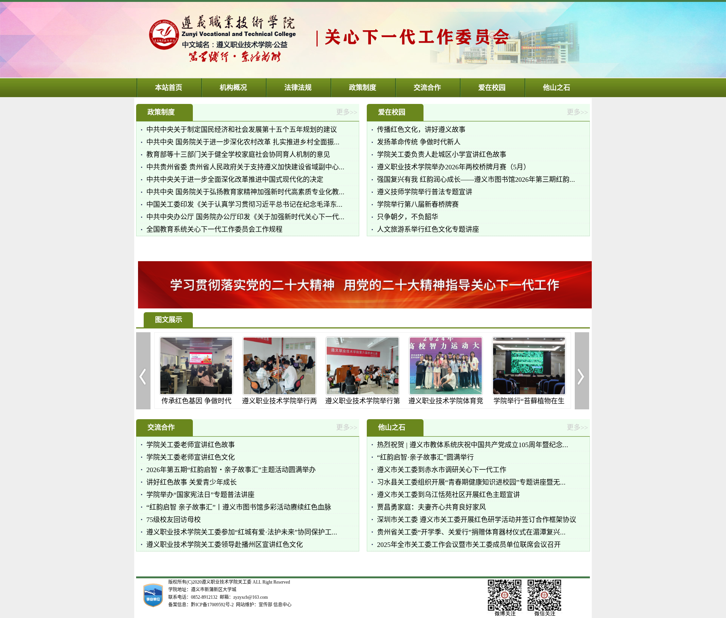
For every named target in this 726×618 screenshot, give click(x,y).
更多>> (346, 112)
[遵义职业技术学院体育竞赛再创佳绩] (434, 393)
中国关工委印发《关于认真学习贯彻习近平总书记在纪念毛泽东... (244, 204)
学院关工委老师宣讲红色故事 (190, 445)
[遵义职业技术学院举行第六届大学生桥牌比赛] (350, 393)
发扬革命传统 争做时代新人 (419, 142)
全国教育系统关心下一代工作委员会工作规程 (214, 229)
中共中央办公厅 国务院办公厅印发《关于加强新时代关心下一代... (245, 217)
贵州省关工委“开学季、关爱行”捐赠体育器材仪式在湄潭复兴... (471, 532)
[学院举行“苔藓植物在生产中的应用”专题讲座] (517, 393)
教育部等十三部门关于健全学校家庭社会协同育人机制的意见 (238, 154)
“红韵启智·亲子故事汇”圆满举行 (425, 457)
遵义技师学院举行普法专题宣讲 (424, 192)
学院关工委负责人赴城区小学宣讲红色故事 (441, 154)
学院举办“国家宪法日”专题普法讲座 (200, 495)
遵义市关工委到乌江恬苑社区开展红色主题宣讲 (448, 495)
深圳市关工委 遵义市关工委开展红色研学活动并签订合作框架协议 (476, 520)
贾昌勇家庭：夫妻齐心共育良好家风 (431, 507)
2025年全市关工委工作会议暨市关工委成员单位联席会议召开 (469, 544)
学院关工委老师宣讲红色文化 (190, 457)
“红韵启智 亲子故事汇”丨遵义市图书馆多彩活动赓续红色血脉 (238, 507)
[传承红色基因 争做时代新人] (184, 393)
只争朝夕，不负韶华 (407, 217)
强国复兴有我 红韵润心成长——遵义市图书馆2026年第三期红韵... (476, 179)
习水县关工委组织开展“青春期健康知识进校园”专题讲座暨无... (471, 482)
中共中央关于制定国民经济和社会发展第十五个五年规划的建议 (241, 129)
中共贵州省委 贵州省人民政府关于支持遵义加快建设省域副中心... (245, 167)
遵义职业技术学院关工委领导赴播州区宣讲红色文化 (224, 544)
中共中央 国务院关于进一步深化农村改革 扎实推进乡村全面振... (243, 142)
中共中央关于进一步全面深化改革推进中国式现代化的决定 (234, 179)
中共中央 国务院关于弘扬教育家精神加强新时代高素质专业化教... (245, 192)
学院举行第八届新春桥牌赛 (418, 204)
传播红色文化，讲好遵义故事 (421, 129)
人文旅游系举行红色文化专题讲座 (428, 229)
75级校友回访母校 (173, 520)
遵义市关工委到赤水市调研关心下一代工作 (441, 470)
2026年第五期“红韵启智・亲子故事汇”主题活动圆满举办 (231, 470)
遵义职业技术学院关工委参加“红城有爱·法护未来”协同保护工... (241, 532)
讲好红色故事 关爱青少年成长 (191, 482)
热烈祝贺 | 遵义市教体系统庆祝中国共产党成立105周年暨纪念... (472, 445)
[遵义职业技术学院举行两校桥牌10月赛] (267, 393)
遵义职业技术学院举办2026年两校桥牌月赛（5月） (453, 167)
